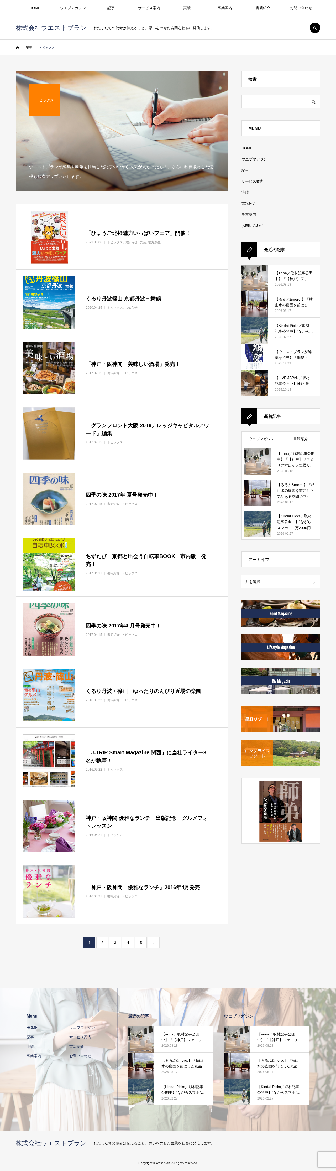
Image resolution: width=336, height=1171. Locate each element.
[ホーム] (17, 48)
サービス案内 (149, 8)
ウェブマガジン (261, 439)
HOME (34, 8)
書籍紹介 (263, 8)
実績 (187, 8)
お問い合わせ (301, 8)
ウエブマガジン (73, 8)
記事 (111, 8)
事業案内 (225, 8)
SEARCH (315, 28)
